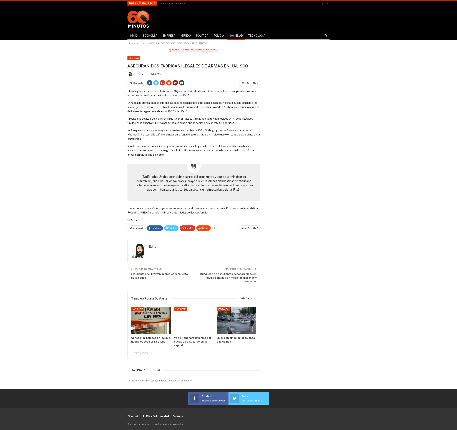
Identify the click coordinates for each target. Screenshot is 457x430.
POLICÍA (219, 35)
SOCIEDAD (236, 35)
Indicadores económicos (172, 3)
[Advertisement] (264, 18)
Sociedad (134, 58)
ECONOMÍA (150, 35)
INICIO (134, 35)
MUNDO (185, 35)
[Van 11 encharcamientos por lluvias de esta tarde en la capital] (194, 320)
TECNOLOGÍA (256, 35)
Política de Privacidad (156, 416)
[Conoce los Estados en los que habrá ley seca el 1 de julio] (151, 320)
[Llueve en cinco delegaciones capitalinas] (236, 320)
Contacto (177, 416)
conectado (156, 380)
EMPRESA (168, 35)
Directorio (133, 416)
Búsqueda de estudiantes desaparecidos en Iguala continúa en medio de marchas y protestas (228, 277)
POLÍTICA (202, 35)
